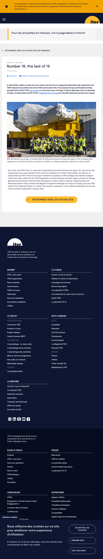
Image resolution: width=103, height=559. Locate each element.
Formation (11, 482)
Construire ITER (13, 325)
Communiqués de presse (62, 467)
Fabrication (12, 398)
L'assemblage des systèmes (19, 352)
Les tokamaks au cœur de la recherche (68, 294)
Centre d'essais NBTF (16, 336)
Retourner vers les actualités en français (27, 51)
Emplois (10, 455)
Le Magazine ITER (59, 344)
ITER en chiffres (58, 459)
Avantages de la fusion (61, 283)
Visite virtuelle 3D (59, 363)
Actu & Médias (59, 316)
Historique (11, 294)
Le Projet (12, 316)
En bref (11, 270)
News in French (75, 33)
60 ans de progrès (59, 286)
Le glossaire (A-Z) (59, 302)
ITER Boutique (13, 475)
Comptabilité (57, 513)
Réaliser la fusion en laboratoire (65, 279)
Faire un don (12, 471)
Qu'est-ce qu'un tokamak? (18, 386)
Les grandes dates (15, 371)
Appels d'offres (58, 497)
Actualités (56, 325)
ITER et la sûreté (14, 406)
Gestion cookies (10, 517)
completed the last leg (47, 93)
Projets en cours (14, 329)
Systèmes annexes (15, 394)
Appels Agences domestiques (64, 517)
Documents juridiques (16, 302)
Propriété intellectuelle (61, 501)
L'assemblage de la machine (19, 348)
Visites (10, 306)
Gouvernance (13, 286)
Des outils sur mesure (16, 360)
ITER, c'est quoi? (14, 275)
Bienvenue (56, 455)
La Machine (13, 382)
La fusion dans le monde (17, 508)
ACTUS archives (58, 332)
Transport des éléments (17, 402)
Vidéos (54, 360)
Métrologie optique (15, 363)
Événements (57, 336)
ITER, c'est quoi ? (14, 459)
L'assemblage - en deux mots (19, 344)
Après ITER (56, 298)
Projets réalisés (13, 332)
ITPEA (9, 497)
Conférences (12, 512)
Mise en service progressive (19, 356)
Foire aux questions (15, 298)
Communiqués (58, 340)
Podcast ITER (57, 348)
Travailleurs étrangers (61, 505)
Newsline (55, 329)
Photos (54, 356)
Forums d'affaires (59, 509)
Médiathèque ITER (59, 367)
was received (35, 90)
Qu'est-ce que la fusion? (62, 275)
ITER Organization (14, 279)
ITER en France (13, 290)
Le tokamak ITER (14, 390)
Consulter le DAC (14, 410)
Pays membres (13, 283)
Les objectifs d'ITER (60, 290)
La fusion (56, 270)
